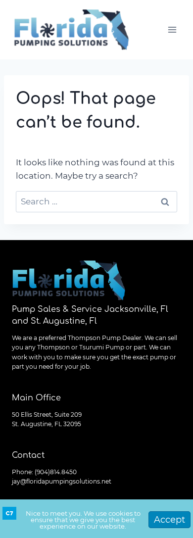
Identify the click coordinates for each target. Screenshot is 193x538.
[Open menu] (172, 29)
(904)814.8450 (56, 472)
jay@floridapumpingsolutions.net (61, 481)
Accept (169, 519)
